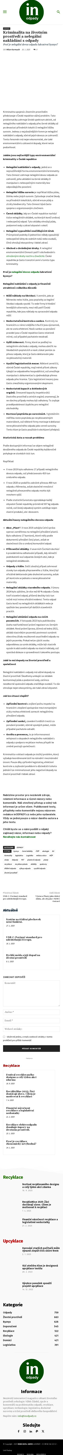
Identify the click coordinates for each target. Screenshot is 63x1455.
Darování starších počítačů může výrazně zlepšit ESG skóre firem (41, 1295)
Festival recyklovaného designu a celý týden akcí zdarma (21, 1123)
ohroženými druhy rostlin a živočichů (25, 256)
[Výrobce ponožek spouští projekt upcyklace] (11, 1334)
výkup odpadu (25, 868)
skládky (34, 864)
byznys (16, 851)
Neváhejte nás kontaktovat (19, 836)
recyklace (8, 864)
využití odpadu (39, 868)
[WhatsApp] (37, 57)
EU (53, 851)
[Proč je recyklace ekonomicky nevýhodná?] (46, 1192)
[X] (23, 57)
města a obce (41, 855)
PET (22, 860)
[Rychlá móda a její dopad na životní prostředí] (50, 960)
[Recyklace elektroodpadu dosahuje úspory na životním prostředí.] (46, 1175)
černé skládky (27, 851)
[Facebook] (16, 57)
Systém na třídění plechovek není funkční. (23, 921)
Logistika (29, 855)
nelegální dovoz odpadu (25, 271)
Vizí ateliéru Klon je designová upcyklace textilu (40, 1313)
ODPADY (20, 847)
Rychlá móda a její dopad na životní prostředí (23, 956)
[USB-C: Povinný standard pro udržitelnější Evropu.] (50, 942)
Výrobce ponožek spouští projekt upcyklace (37, 1331)
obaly (6, 860)
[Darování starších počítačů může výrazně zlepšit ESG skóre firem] (11, 1299)
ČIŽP (37, 851)
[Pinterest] (30, 57)
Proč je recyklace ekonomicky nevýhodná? (21, 1189)
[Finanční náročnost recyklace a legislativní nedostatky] (46, 1158)
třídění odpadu (10, 868)
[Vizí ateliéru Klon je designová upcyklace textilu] (11, 1317)
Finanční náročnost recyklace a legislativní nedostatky (20, 1157)
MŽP (51, 855)
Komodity (8, 855)
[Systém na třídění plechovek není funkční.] (50, 924)
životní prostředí (10, 873)
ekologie (45, 851)
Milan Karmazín (13, 49)
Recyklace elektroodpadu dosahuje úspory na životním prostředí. (21, 1173)
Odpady (7, 29)
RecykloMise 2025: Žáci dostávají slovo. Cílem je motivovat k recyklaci (20, 1140)
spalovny (43, 864)
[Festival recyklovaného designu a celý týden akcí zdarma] (46, 1125)
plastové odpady (33, 860)
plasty (45, 860)
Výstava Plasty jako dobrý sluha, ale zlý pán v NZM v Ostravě (47, 898)
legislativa (19, 855)
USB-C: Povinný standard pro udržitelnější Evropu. (15, 897)
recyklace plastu (21, 864)
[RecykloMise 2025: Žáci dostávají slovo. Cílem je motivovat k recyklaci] (46, 1142)
